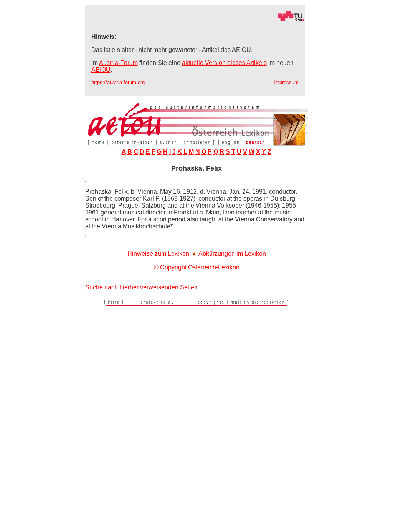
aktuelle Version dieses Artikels (224, 63)
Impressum (286, 82)
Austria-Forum (118, 63)
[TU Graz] (195, 19)
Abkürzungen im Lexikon (232, 253)
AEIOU (101, 69)
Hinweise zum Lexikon (158, 253)
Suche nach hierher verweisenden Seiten (141, 287)
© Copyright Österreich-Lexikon (196, 267)
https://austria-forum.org (118, 82)
